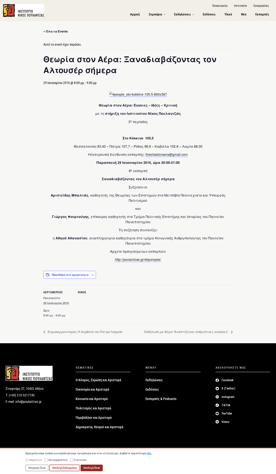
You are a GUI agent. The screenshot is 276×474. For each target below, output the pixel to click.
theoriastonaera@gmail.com (167, 154)
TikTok (226, 405)
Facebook (228, 380)
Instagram (228, 397)
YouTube (227, 413)
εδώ (148, 453)
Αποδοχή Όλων (91, 467)
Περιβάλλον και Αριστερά (94, 418)
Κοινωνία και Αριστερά (92, 399)
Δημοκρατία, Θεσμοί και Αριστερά (99, 427)
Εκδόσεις (152, 389)
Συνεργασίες (261, 6)
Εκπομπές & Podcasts (161, 399)
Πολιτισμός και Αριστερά (93, 408)
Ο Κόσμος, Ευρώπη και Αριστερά (98, 380)
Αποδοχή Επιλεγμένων (64, 467)
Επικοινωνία (219, 6)
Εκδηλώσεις (154, 380)
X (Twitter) (228, 388)
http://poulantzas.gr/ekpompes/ (138, 259)
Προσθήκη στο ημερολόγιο (70, 275)
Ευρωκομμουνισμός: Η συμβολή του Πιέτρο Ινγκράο (84, 332)
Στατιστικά (80, 459)
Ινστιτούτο (240, 6)
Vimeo (225, 422)
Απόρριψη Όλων (37, 467)
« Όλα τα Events (55, 31)
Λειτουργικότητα (57, 459)
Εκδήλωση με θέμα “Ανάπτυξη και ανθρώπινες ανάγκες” (186, 332)
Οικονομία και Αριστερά (92, 389)
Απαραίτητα (35, 459)
